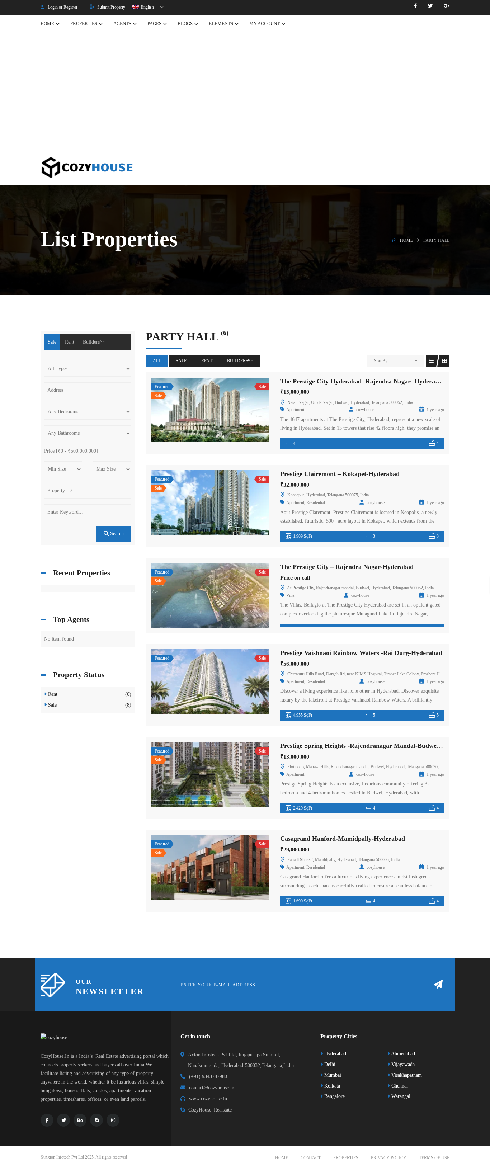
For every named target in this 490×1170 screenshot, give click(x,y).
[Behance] (80, 1120)
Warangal (400, 1096)
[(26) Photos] (194, 867)
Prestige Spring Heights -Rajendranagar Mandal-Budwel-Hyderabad (376, 745)
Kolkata (331, 1086)
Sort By (380, 360)
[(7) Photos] (194, 410)
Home (406, 240)
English (147, 7)
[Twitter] (430, 6)
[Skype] (96, 1120)
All (157, 360)
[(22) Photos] (194, 502)
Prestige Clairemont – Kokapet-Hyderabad (340, 473)
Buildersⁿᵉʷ (240, 360)
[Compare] (226, 410)
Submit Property (110, 7)
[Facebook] (415, 6)
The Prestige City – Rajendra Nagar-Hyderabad (347, 566)
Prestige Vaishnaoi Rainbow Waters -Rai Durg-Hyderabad (361, 652)
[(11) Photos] (194, 595)
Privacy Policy (388, 1157)
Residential (315, 502)
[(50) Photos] (194, 774)
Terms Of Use (434, 1157)
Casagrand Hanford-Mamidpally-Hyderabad (342, 838)
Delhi (329, 1064)
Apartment (295, 409)
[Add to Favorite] (210, 410)
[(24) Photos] (194, 681)
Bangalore (334, 1096)
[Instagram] (113, 1120)
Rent (206, 360)
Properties (345, 1157)
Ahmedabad (402, 1053)
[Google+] (446, 6)
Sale (181, 360)
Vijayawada (402, 1064)
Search (116, 533)
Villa (290, 595)
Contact (311, 1157)
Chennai (399, 1086)
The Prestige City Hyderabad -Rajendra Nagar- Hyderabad (363, 381)
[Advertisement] (245, 96)
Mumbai (332, 1075)
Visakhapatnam (406, 1075)
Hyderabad (334, 1053)
